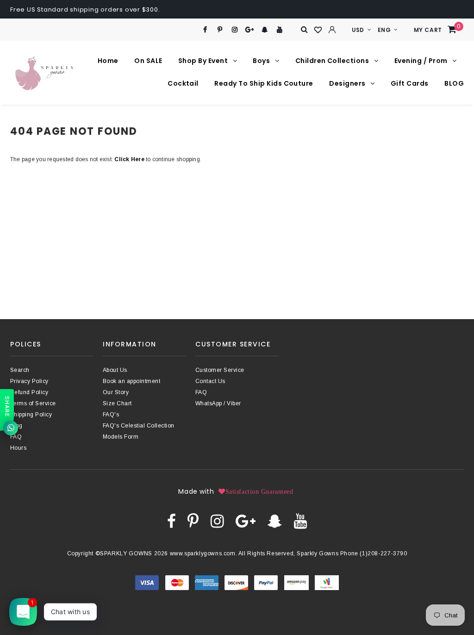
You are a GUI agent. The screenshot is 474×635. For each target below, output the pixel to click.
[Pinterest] (220, 30)
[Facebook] (205, 30)
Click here (130, 159)
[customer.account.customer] (332, 29)
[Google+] (249, 30)
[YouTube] (280, 30)
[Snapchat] (264, 30)
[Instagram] (235, 30)
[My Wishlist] (318, 30)
